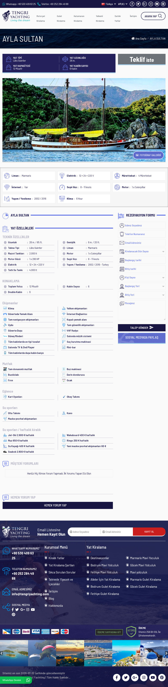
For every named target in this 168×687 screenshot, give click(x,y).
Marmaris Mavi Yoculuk (144, 558)
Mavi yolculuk (138, 572)
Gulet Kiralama (61, 18)
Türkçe (109, 3)
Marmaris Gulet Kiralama (145, 579)
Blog (51, 598)
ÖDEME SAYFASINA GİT (109, 632)
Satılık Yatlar (118, 18)
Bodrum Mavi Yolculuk (105, 565)
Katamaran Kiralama (79, 18)
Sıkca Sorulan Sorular (62, 572)
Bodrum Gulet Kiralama (105, 586)
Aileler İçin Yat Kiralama (105, 579)
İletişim (133, 16)
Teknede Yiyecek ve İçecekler (61, 581)
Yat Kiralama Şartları (61, 565)
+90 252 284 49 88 (59, 3)
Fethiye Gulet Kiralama (105, 594)
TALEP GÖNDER (139, 327)
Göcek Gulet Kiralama (143, 586)
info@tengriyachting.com (30, 594)
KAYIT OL (149, 531)
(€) (123, 3)
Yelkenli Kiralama (100, 18)
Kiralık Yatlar (56, 558)
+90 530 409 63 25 (27, 3)
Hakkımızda (56, 605)
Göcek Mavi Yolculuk (143, 565)
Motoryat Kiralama (41, 18)
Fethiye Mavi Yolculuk (104, 572)
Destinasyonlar (100, 558)
